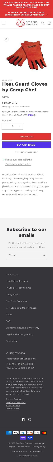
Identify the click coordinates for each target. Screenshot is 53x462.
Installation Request (17, 281)
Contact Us (12, 274)
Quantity (6, 120)
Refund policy (24, 447)
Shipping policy (37, 451)
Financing (11, 341)
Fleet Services (12, 409)
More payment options (26, 152)
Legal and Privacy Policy (19, 334)
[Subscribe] (43, 255)
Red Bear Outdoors (24, 443)
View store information (18, 164)
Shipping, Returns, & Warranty (22, 327)
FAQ (8, 321)
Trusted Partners (14, 399)
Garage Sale (12, 294)
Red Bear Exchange (16, 301)
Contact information (28, 456)
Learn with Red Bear (15, 402)
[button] (3, 23)
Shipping (6, 107)
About (9, 314)
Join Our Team (13, 405)
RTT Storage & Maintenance (21, 308)
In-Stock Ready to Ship (18, 287)
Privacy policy (39, 447)
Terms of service (19, 451)
